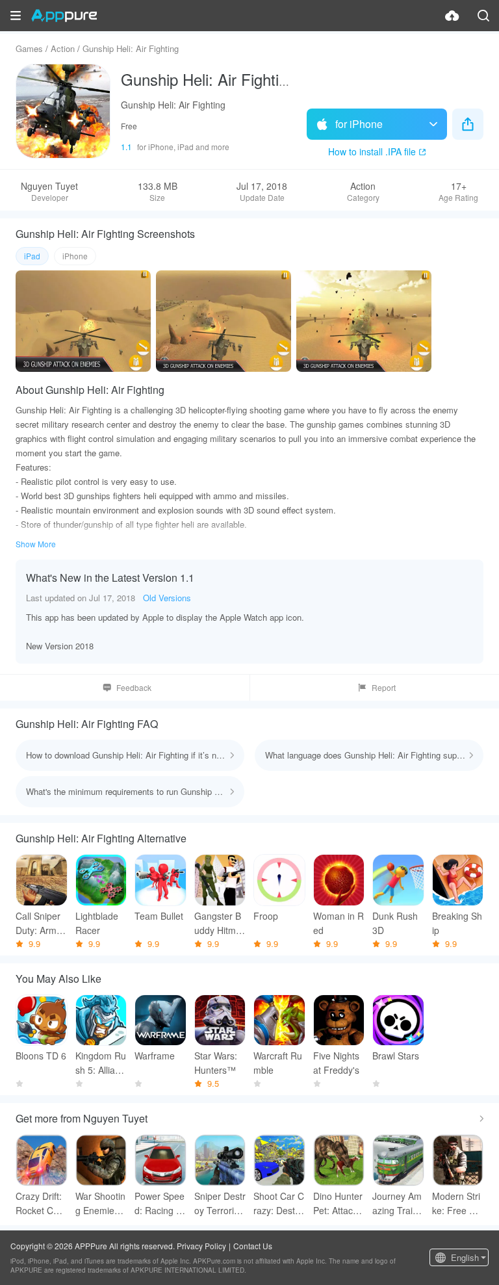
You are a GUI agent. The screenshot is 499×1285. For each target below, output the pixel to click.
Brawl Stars (395, 1055)
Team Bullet (158, 915)
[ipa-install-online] (452, 15)
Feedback (133, 687)
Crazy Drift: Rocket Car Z (39, 1203)
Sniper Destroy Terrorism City (220, 1203)
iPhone (75, 255)
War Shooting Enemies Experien (100, 1203)
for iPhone (359, 123)
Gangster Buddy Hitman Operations (218, 923)
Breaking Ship (457, 923)
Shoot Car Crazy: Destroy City (278, 1203)
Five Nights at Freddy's (336, 1062)
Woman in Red (338, 923)
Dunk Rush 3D (395, 923)
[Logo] (64, 15)
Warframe (154, 1055)
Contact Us (252, 1245)
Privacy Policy (201, 1245)
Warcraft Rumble (277, 1062)
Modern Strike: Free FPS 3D (456, 1203)
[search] (483, 15)
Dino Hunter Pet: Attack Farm (338, 1203)
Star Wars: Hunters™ (215, 1062)
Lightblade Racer (96, 923)
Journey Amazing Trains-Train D (397, 1203)
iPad (32, 255)
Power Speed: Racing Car (159, 1203)
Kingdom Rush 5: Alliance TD (100, 1063)
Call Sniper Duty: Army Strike (38, 923)
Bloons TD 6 (41, 1055)
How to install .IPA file (372, 151)
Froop (265, 915)
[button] (15, 15)
